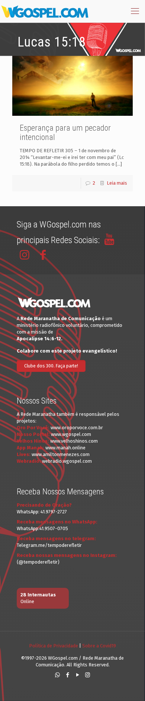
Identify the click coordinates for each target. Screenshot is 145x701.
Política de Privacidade (53, 646)
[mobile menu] (135, 11)
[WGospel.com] (44, 11)
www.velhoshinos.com (74, 441)
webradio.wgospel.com (67, 461)
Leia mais (117, 183)
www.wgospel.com (71, 434)
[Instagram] (87, 675)
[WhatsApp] (57, 675)
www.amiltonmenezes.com (61, 454)
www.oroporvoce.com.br (77, 427)
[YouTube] (77, 675)
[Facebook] (67, 675)
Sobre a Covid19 (99, 646)
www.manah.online (65, 447)
